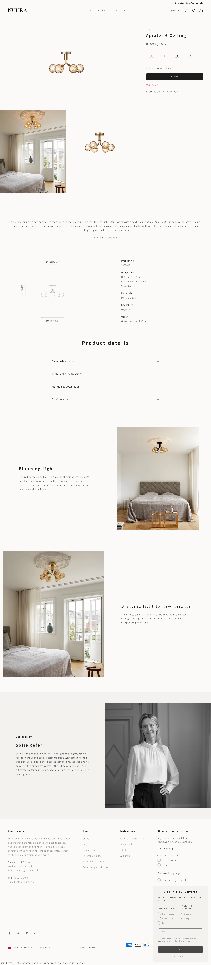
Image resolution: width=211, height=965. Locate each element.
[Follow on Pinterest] (26, 933)
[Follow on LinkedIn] (35, 933)
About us (121, 10)
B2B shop (125, 856)
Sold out (174, 76)
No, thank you (180, 956)
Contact (87, 838)
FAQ (85, 844)
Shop (88, 10)
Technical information (132, 838)
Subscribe (180, 949)
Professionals (194, 3)
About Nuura (16, 831)
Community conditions (95, 867)
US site (123, 850)
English (172, 10)
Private (179, 3)
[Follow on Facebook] (9, 933)
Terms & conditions (93, 861)
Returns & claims (92, 856)
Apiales (150, 30)
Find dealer (89, 850)
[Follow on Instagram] (18, 933)
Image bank (126, 844)
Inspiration (103, 10)
